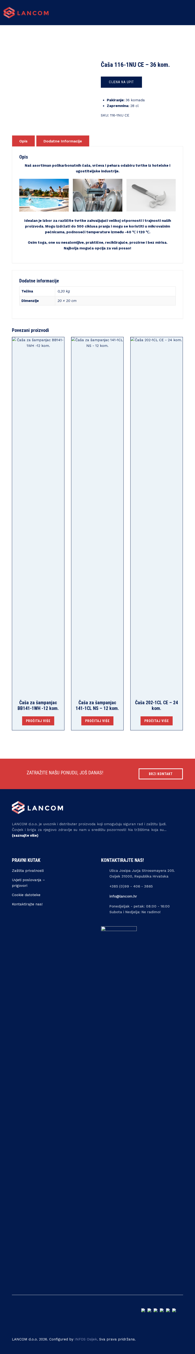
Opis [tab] (23, 141)
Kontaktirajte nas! (27, 904)
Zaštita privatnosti (28, 871)
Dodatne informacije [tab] (63, 141)
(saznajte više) (25, 835)
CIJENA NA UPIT (121, 82)
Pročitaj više (38, 721)
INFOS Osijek (86, 1339)
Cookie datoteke (26, 895)
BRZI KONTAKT (161, 774)
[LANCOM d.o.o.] (26, 12)
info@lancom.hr (123, 896)
